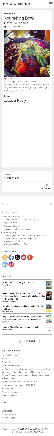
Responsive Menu (50, 3)
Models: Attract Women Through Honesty (20, 326)
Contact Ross (7, 362)
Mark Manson (8, 329)
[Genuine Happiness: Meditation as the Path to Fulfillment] (49, 306)
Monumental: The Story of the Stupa (18, 282)
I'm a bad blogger (9, 355)
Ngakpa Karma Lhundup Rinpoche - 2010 (20, 381)
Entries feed (7, 410)
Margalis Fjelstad (9, 322)
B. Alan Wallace (9, 311)
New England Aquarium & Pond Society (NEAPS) (26, 235)
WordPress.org (8, 417)
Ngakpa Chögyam (10, 301)
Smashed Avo (8, 388)
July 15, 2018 (24, 22)
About (4, 358)
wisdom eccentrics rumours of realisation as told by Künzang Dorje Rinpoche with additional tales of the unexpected (23, 296)
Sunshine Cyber (11, 226)
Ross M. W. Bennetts (16, 3)
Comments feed (9, 414)
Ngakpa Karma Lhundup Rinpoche (20, 238)
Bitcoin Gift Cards (12, 216)
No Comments (14, 26)
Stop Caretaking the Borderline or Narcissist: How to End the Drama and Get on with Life (21, 318)
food (9, 96)
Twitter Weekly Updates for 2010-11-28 (19, 384)
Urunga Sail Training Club (16, 244)
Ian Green (7, 285)
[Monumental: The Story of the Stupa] (49, 282)
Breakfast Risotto (9, 395)
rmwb (9, 22)
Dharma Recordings (10, 365)
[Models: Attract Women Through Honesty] (49, 326)
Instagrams (10, 13)
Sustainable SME (12, 241)
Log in (4, 407)
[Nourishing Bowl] (27, 31)
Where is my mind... (10, 391)
